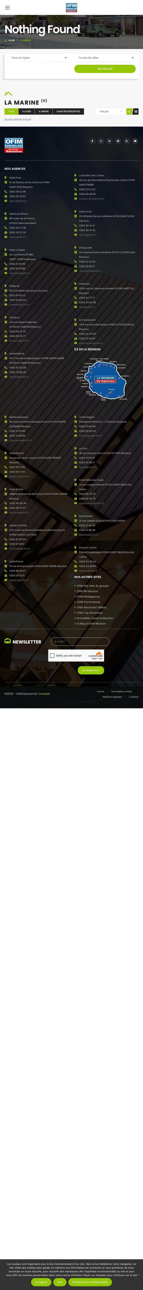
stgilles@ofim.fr (88, 571)
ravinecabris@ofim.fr (91, 198)
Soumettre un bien (121, 691)
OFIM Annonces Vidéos (91, 607)
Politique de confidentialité (90, 1282)
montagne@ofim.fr (90, 435)
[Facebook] (92, 141)
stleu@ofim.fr (87, 307)
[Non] (138, 1275)
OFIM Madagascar (88, 596)
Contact (134, 696)
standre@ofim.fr (19, 512)
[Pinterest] (118, 141)
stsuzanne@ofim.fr (20, 440)
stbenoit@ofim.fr (19, 476)
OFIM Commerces (88, 602)
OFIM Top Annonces (90, 613)
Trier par (104, 111)
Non (59, 1282)
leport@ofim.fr (87, 467)
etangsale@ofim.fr (90, 271)
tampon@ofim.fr (19, 341)
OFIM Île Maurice (87, 591)
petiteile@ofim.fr (19, 304)
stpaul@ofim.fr (18, 201)
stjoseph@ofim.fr (19, 273)
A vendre (44, 111)
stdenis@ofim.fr (88, 534)
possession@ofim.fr (91, 343)
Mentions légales (112, 696)
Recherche (105, 69)
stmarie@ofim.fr (19, 377)
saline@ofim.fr (18, 237)
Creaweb (44, 694)
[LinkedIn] (109, 141)
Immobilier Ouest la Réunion (95, 618)
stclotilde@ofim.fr (19, 548)
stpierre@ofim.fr (19, 580)
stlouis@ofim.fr (88, 235)
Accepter (41, 1282)
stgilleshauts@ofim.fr (91, 503)
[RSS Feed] (126, 141)
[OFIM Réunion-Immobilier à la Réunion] (71, 7)
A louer (26, 111)
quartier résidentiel (68, 111)
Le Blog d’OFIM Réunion (91, 623)
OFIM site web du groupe (93, 586)
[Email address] (135, 141)
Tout (11, 111)
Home (12, 40)
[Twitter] (101, 141)
